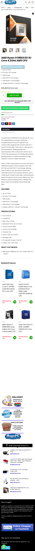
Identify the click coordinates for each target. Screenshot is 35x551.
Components (18, 7)
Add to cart (14, 95)
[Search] (26, 2)
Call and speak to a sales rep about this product (17, 101)
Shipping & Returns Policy (20, 516)
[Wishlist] (33, 2)
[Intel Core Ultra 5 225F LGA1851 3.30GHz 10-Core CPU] (26, 314)
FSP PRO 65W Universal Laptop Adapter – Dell (19, 479)
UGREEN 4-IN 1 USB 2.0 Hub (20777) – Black (21, 450)
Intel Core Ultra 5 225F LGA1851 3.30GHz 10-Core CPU (25, 328)
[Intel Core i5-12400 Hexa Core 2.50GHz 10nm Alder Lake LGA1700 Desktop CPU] (26, 274)
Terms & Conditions (6, 516)
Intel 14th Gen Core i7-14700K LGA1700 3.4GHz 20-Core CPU (8, 287)
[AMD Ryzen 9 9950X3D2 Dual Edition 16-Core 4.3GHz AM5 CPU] (9, 314)
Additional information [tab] (9, 132)
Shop (9, 7)
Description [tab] (6, 129)
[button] (33, 13)
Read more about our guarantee (13, 67)
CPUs (26, 7)
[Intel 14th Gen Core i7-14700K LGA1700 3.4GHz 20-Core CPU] (9, 274)
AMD (5, 120)
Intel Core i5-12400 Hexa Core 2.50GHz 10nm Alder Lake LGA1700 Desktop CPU (25, 290)
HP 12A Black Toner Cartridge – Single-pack (19, 470)
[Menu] (2, 2)
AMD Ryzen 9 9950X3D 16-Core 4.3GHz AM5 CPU (19, 488)
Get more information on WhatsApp (15, 108)
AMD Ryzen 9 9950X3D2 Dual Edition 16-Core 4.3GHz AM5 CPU (8, 328)
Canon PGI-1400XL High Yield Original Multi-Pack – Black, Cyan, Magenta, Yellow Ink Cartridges (21, 460)
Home (3, 7)
